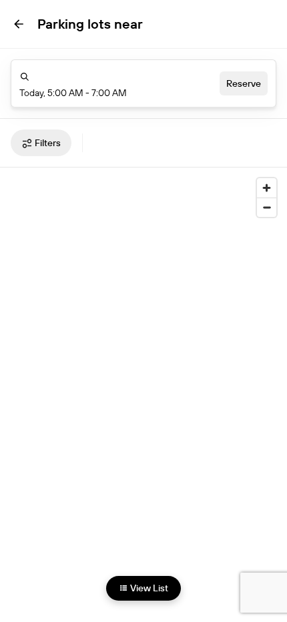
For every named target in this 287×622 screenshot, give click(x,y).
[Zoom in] (266, 188)
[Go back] (19, 24)
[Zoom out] (266, 207)
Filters (48, 143)
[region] (143, 385)
